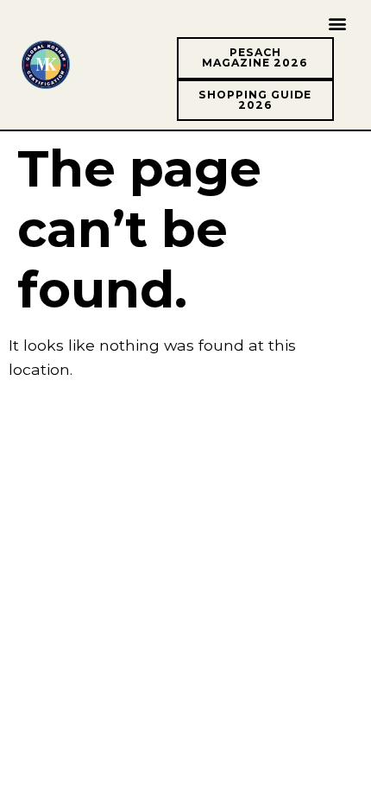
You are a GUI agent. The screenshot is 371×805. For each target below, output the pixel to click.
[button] (337, 23)
